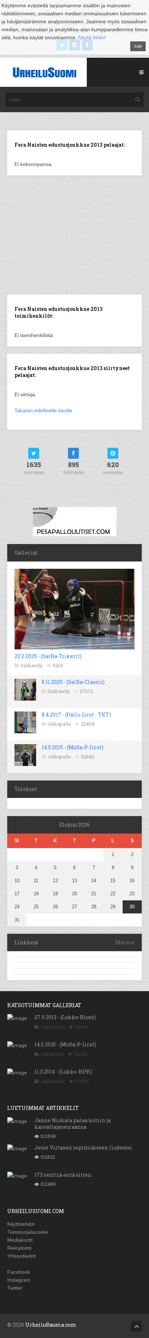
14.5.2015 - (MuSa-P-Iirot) (72, 747)
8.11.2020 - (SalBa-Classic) (73, 681)
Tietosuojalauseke (27, 1232)
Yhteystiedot (21, 1256)
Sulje (138, 46)
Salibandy (31, 665)
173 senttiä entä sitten (62, 1174)
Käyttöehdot (21, 1224)
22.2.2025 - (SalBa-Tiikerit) (48, 656)
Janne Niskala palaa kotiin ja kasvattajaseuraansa (72, 1123)
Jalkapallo (59, 724)
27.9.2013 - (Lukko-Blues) (65, 1017)
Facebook (18, 1272)
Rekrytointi (19, 1248)
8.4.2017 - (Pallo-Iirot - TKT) (76, 714)
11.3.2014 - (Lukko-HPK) (63, 1071)
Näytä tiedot (92, 37)
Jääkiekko (52, 1026)
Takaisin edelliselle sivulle (43, 410)
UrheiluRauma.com (50, 1324)
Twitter (14, 1288)
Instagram (18, 1280)
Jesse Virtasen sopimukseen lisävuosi (83, 1147)
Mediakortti (20, 1240)
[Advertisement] (74, 234)
